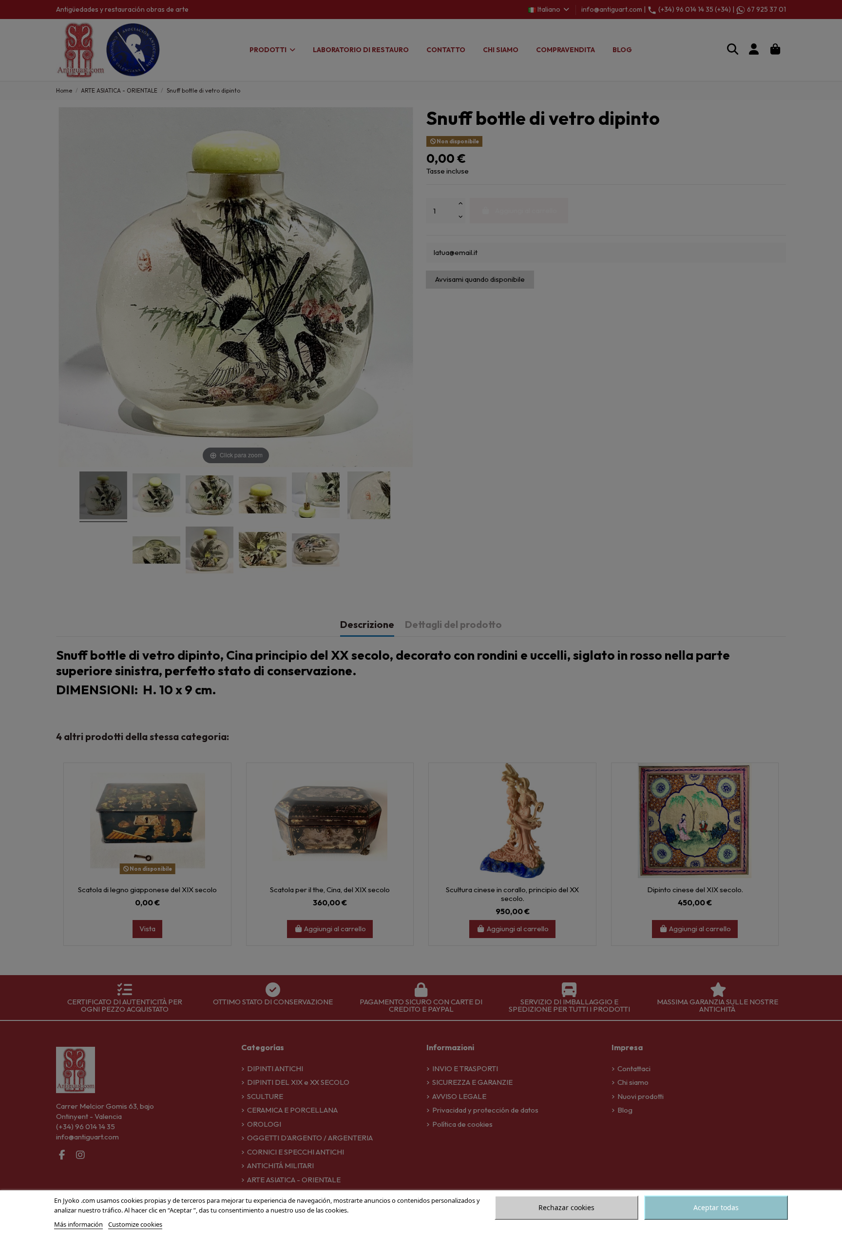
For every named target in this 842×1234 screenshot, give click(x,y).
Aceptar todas (716, 1207)
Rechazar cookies (566, 1207)
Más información (78, 1224)
